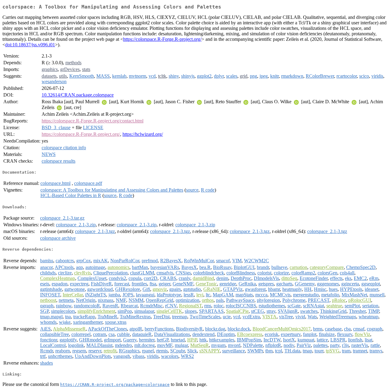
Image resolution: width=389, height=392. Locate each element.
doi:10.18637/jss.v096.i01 (30, 44)
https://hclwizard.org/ (142, 134)
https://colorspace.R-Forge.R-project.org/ (162, 39)
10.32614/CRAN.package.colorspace (78, 94)
